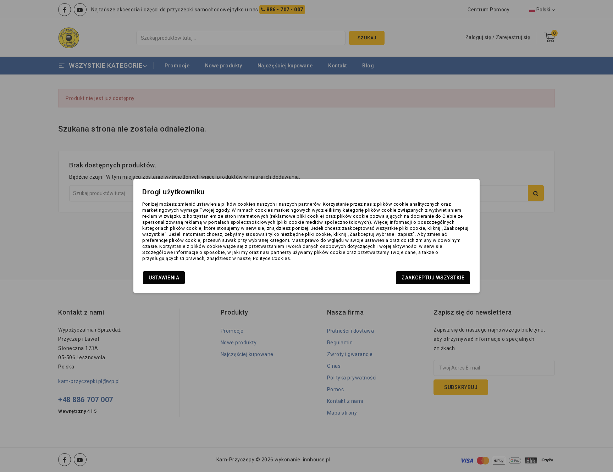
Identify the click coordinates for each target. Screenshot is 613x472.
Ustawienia (164, 278)
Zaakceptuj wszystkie (433, 278)
